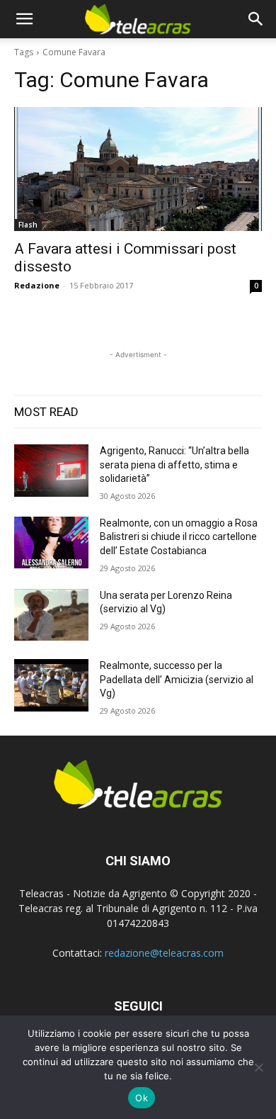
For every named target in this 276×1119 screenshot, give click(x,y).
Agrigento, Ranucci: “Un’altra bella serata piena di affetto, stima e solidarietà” (174, 464)
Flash (28, 225)
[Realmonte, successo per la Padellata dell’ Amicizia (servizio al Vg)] (51, 685)
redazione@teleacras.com (164, 953)
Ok (141, 1097)
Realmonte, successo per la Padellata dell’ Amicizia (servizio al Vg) (176, 679)
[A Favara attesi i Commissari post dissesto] (138, 169)
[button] (24, 19)
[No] (258, 1067)
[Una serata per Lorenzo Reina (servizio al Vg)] (51, 615)
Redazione (36, 285)
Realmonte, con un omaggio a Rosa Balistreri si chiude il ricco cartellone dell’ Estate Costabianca (179, 536)
